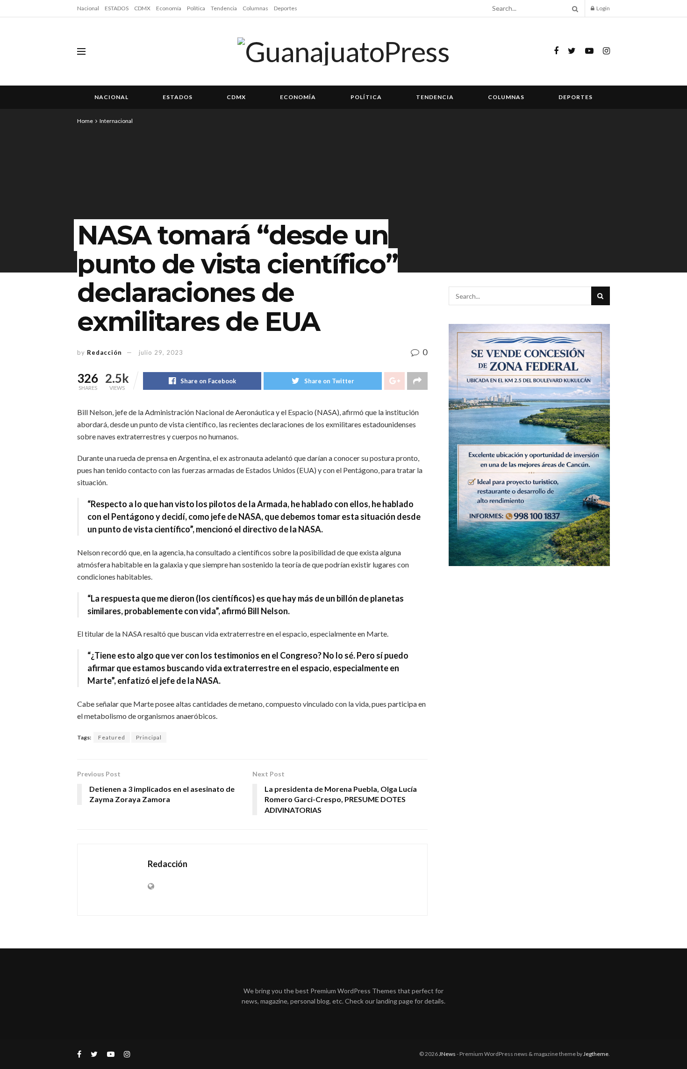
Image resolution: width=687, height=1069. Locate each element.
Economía (168, 8)
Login (602, 8)
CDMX (142, 8)
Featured (111, 737)
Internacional (116, 120)
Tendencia (224, 8)
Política (196, 8)
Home (85, 120)
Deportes (285, 8)
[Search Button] (573, 8)
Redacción (104, 352)
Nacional (88, 8)
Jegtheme (595, 1053)
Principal (149, 737)
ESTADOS (117, 8)
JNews (447, 1053)
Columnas (255, 8)
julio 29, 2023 (161, 352)
